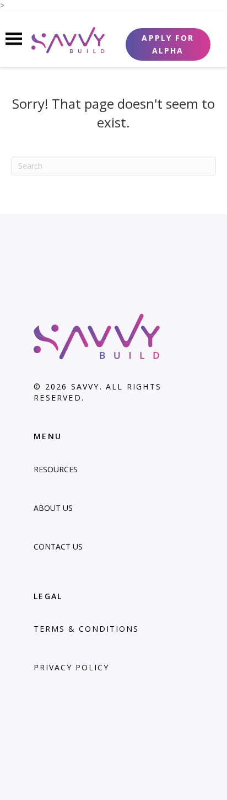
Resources (56, 469)
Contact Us (58, 546)
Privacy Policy (71, 667)
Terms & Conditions (86, 628)
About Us (53, 508)
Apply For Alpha (168, 44)
